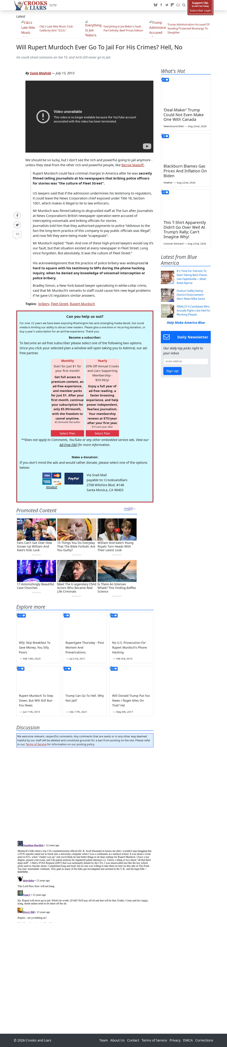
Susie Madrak (40, 73)
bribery (43, 304)
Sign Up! (172, 371)
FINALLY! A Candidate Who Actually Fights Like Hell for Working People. (193, 310)
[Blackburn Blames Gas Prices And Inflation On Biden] (186, 147)
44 (65, 668)
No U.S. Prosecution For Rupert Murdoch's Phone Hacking (129, 647)
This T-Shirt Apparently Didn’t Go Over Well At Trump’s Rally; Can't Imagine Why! (185, 229)
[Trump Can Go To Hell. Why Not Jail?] (85, 678)
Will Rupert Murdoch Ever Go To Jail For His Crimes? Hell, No (99, 47)
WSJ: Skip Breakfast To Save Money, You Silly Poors (34, 647)
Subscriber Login (200, 10)
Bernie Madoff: (132, 165)
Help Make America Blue (186, 322)
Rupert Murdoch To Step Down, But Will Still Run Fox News (36, 700)
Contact (133, 1040)
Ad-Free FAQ (68, 444)
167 (20, 615)
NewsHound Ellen (174, 126)
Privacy (175, 1040)
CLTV (53, 5)
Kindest (51, 487)
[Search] (184, 5)
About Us (117, 1040)
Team (103, 1040)
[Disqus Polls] (84, 793)
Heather (168, 182)
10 (17, 234)
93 (164, 192)
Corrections (204, 1040)
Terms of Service (36, 744)
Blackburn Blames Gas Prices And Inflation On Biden (185, 170)
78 (164, 136)
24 (19, 668)
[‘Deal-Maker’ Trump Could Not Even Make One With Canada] (186, 91)
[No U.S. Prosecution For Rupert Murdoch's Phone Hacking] (131, 625)
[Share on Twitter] (17, 224)
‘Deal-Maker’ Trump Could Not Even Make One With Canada (184, 114)
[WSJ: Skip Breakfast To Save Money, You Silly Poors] (38, 625)
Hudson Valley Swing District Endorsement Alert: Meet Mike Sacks (191, 295)
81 (164, 79)
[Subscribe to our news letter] (178, 5)
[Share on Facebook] (17, 215)
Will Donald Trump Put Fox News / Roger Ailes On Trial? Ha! (131, 700)
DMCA (188, 1040)
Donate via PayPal (73, 479)
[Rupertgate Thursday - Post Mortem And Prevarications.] (85, 625)
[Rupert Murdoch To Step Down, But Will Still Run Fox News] (38, 678)
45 (112, 615)
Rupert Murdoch (82, 304)
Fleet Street (59, 304)
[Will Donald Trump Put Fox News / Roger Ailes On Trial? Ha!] (131, 678)
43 (112, 668)
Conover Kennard (173, 243)
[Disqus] (84, 881)
